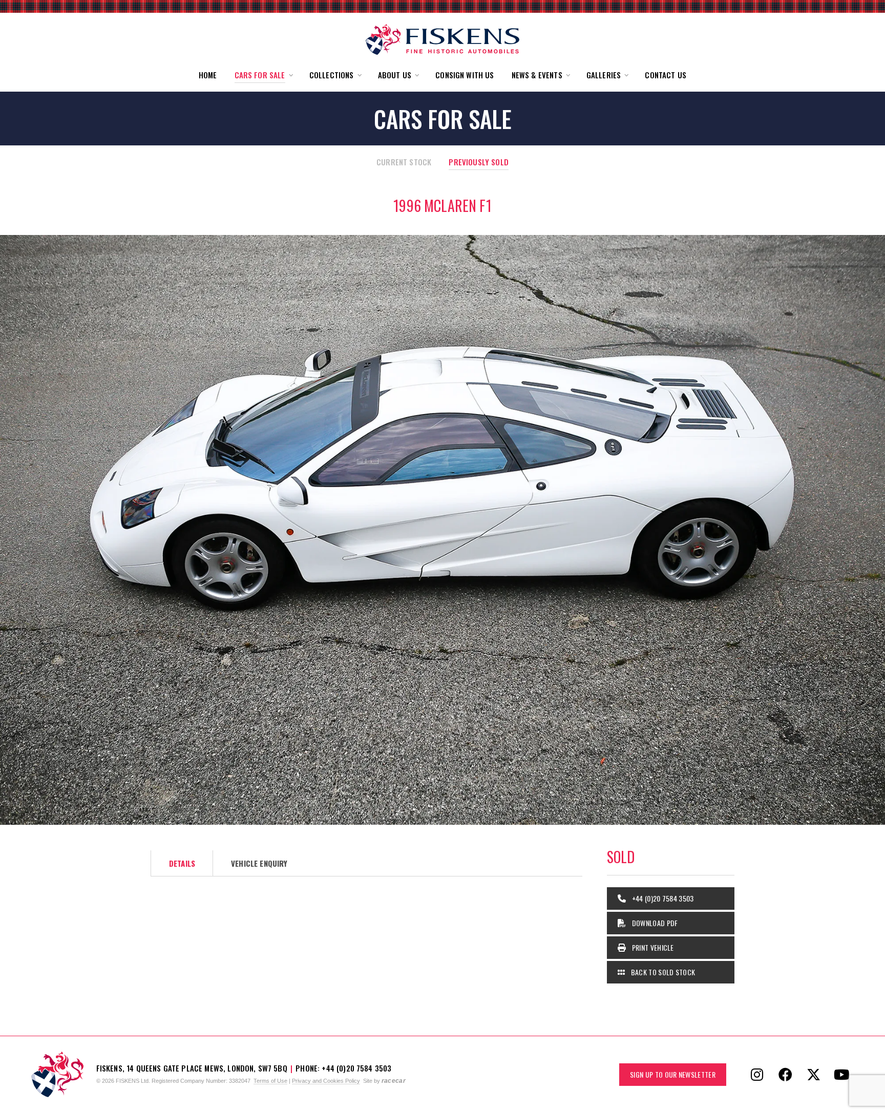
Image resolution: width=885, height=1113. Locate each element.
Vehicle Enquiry (259, 863)
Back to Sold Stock (662, 972)
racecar (394, 1080)
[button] (263, 75)
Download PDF (654, 922)
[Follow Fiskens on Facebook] (785, 1074)
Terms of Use (270, 1081)
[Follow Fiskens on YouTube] (841, 1074)
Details (182, 863)
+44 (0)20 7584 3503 (661, 898)
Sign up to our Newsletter (672, 1074)
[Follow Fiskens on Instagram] (757, 1074)
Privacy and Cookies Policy (326, 1081)
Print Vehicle (651, 947)
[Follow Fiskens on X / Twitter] (813, 1074)
